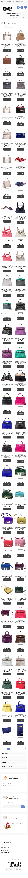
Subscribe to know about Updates (11, 802)
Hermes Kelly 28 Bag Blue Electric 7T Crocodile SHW (7, 480)
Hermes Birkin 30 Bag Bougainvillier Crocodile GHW (20, 622)
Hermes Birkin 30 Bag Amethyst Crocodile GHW (7, 646)
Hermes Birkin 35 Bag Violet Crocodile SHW (20, 339)
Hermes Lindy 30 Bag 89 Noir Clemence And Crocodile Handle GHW (20, 217)
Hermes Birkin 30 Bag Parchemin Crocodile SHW (20, 670)
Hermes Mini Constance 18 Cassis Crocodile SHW (7, 622)
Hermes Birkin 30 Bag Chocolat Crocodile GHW (20, 646)
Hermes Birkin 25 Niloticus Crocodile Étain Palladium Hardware (20, 94)
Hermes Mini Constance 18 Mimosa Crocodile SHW (7, 599)
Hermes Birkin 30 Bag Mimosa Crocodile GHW (7, 716)
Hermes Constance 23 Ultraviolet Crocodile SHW (7, 528)
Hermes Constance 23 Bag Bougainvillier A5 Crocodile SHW (7, 552)
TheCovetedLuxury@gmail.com (12, 787)
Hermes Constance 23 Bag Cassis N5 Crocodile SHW (20, 576)
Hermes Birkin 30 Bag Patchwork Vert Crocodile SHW (20, 290)
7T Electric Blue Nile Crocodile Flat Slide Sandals (20, 192)
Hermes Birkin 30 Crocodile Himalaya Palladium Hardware (7, 45)
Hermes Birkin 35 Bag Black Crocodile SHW (20, 314)
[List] (4, 23)
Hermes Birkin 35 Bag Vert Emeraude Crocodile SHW (20, 362)
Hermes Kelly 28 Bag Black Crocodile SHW (7, 456)
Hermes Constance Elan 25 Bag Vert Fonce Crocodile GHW (7, 504)
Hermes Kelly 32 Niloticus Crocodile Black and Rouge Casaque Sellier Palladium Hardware (20, 119)
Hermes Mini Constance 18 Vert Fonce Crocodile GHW (20, 599)
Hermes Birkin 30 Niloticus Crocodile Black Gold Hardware (20, 70)
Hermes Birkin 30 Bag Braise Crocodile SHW (20, 693)
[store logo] (6, 9)
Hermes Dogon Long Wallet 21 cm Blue (20, 739)
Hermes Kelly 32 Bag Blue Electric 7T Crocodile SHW (7, 433)
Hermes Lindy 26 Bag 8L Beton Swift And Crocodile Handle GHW (20, 266)
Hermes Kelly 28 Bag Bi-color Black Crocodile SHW (20, 433)
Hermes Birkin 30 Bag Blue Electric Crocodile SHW (20, 716)
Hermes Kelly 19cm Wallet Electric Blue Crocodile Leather (20, 144)
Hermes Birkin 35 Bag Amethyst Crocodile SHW (7, 362)
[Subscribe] (23, 806)
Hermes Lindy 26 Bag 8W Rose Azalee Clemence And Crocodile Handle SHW (7, 266)
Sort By (3, 26)
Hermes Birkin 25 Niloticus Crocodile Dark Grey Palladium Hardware (7, 94)
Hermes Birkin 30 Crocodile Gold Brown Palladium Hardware (7, 70)
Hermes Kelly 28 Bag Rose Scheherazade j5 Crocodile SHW (20, 456)
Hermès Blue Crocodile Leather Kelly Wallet (7, 739)
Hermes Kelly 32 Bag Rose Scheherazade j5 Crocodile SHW (20, 409)
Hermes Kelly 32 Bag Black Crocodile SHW (20, 385)
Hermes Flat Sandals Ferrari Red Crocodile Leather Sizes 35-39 (20, 168)
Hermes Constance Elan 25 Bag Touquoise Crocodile (20, 504)
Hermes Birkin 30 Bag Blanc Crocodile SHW (7, 670)
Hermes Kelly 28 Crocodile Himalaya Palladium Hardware (7, 168)
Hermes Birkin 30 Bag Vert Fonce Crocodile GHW (7, 693)
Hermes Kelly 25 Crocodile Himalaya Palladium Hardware (7, 144)
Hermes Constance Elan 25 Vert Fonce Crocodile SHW (20, 480)
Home (5, 17)
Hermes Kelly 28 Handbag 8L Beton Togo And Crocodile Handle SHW (7, 290)
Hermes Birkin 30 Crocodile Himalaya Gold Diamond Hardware (7, 119)
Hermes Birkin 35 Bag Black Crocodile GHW (7, 339)
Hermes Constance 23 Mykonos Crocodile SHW (7, 576)
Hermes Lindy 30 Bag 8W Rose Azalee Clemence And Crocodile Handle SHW (7, 242)
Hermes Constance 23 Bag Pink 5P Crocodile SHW (20, 551)
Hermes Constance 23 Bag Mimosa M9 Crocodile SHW (20, 528)
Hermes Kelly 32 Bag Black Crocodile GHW (7, 408)
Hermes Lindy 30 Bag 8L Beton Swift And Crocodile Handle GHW (20, 242)
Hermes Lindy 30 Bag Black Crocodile (7, 385)
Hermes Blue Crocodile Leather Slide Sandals (7, 217)
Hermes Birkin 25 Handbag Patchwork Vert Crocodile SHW (7, 315)
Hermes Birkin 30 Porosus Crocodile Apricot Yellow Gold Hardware (20, 45)
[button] (5, 34)
